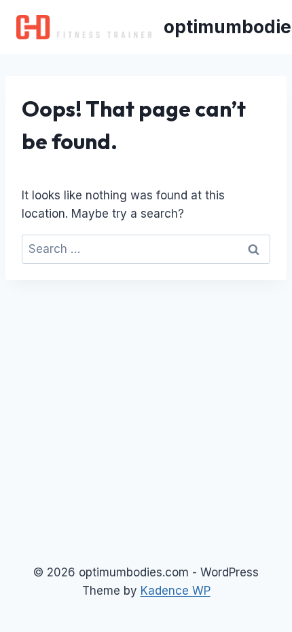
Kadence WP (176, 590)
